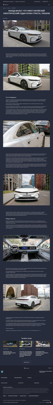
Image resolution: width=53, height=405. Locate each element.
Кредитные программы (12, 395)
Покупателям (20, 382)
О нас (51, 382)
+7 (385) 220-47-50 (42, 372)
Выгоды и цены (23, 395)
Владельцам (36, 382)
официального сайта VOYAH (26, 330)
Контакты (29, 377)
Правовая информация (46, 400)
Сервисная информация (33, 395)
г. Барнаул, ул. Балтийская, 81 (20, 1)
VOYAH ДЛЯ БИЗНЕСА (18, 377)
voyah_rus (39, 330)
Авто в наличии (4, 377)
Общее (4, 395)
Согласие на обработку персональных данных (10, 402)
